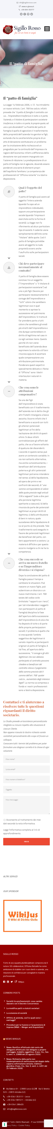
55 (34, 104)
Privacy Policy (11, 1125)
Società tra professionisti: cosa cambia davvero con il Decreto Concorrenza (24, 1002)
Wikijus (21, 981)
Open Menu (47, 28)
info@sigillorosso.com (27, 2)
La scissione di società (16, 1013)
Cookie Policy (24, 1125)
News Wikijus (13, 1038)
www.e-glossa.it (28, 6)
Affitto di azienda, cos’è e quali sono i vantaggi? (23, 1019)
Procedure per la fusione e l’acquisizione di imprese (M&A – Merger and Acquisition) (25, 1026)
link (36, 829)
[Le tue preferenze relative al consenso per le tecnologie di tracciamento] (4, 1124)
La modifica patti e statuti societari (22, 1008)
